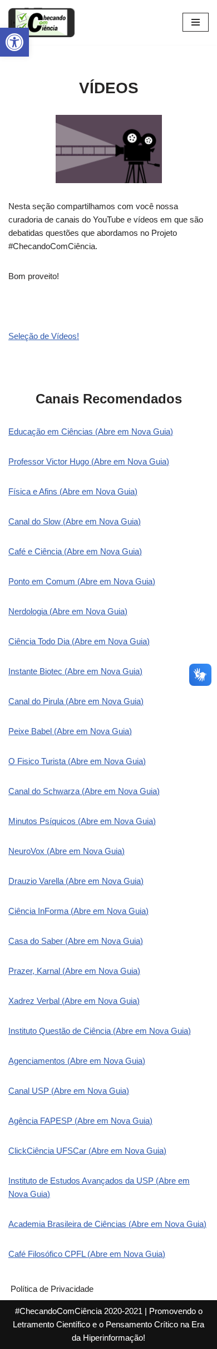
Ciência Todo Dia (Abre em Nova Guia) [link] (79, 641)
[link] (14, 42)
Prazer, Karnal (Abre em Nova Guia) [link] (74, 971)
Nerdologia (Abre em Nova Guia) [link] (67, 611)
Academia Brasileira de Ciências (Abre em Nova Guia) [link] (107, 1224)
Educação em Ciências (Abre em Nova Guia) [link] (90, 431)
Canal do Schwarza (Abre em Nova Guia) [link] (84, 791)
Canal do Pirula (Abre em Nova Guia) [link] (76, 701)
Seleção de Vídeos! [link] (43, 336)
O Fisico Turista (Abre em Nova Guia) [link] (77, 761)
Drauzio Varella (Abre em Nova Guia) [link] (76, 881)
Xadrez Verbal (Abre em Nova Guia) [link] (74, 1001)
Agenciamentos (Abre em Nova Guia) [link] (76, 1060)
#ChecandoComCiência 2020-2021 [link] (78, 1311)
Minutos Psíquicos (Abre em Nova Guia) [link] (82, 821)
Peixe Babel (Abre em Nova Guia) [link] (70, 731)
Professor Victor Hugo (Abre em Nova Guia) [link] (88, 461)
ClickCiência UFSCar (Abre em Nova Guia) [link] (87, 1150)
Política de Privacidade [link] (52, 1289)
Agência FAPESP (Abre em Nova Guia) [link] (80, 1120)
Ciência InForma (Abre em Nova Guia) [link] (78, 911)
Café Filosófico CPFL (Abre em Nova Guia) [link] (86, 1254)
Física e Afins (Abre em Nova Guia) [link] (72, 491)
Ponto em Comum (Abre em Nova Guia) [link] (81, 581)
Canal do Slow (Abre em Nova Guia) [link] (74, 521)
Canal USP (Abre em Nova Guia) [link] (68, 1090)
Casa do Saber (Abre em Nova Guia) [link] (75, 941)
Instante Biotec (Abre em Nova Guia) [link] (75, 671)
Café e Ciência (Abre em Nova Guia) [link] (75, 551)
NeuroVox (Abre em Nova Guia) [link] (66, 851)
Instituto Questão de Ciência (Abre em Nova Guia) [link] (99, 1030)
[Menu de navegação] (196, 22)
